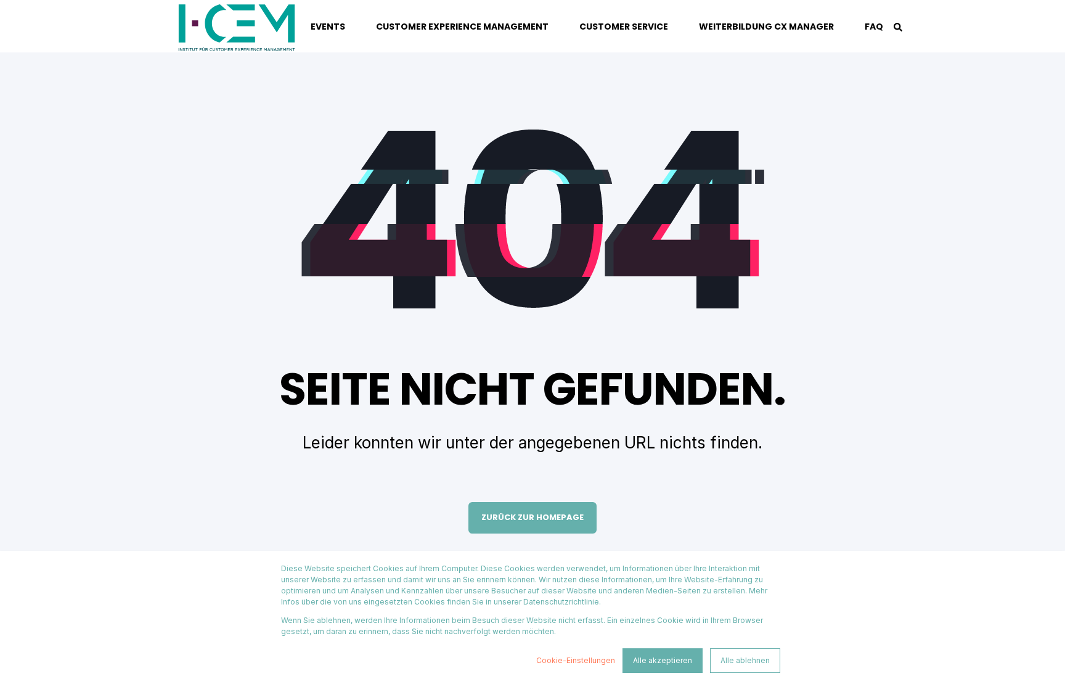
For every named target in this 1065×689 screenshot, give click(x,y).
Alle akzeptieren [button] (662, 660)
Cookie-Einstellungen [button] (575, 660)
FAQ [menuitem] (874, 26)
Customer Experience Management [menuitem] (462, 26)
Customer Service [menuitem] (623, 26)
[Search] (898, 26)
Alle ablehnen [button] (745, 660)
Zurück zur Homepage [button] (532, 517)
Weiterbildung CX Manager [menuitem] (766, 26)
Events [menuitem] (328, 26)
